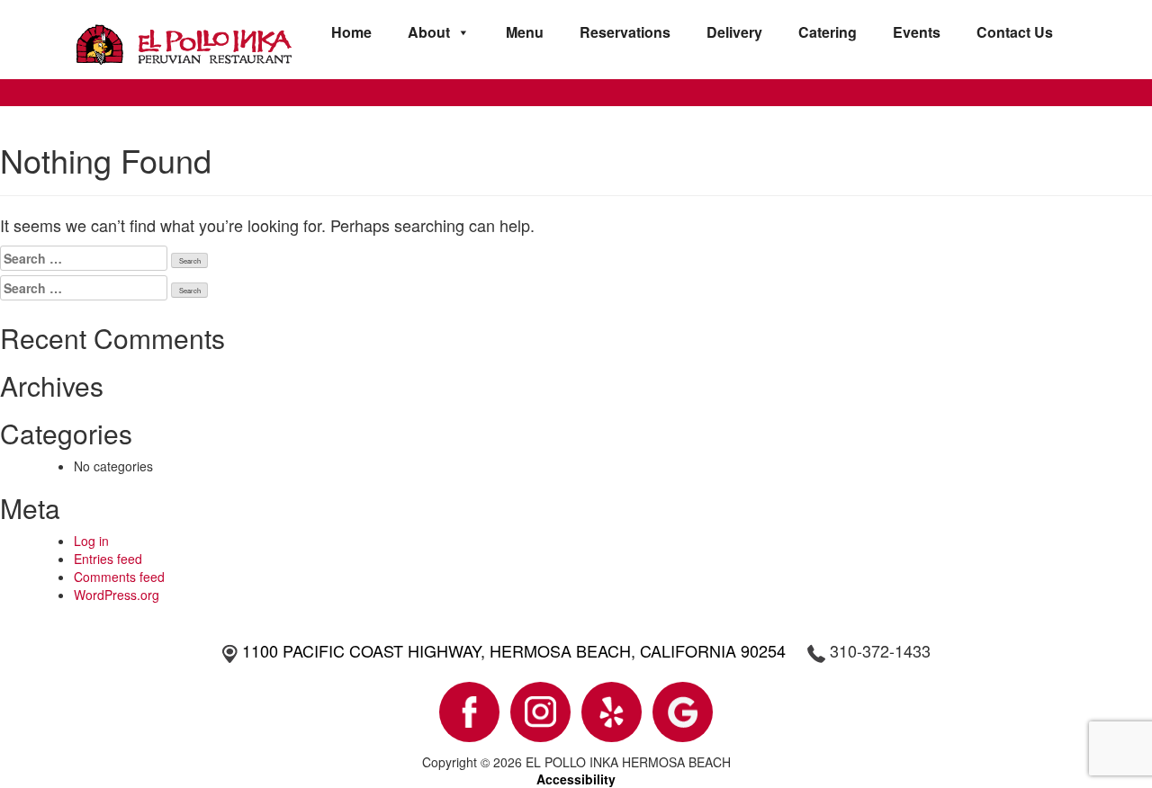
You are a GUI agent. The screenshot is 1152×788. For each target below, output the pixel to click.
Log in (91, 541)
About (429, 32)
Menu (525, 32)
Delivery (734, 32)
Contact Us (1014, 32)
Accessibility (576, 779)
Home (351, 32)
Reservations (625, 32)
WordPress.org (116, 595)
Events (916, 32)
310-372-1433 (880, 650)
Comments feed (119, 577)
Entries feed (108, 559)
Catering (827, 32)
